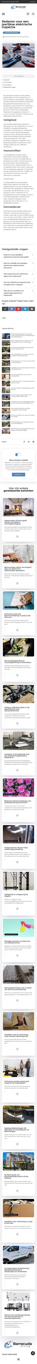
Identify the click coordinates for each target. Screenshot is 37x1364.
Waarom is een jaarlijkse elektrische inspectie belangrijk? (18, 256)
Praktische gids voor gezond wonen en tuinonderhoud (22, 422)
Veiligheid (6, 80)
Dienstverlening (11, 32)
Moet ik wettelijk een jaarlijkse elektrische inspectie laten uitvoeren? (18, 265)
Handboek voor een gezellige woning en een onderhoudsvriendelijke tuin (22, 402)
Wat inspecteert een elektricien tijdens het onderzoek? (18, 275)
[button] (33, 14)
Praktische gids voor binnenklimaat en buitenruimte (23, 381)
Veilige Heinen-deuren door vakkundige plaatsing (16, 848)
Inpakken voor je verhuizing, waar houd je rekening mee (16, 1035)
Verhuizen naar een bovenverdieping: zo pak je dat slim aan (17, 615)
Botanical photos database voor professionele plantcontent (17, 802)
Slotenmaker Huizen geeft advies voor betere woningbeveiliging (23, 429)
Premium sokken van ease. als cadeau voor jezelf (23, 415)
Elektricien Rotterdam (18, 219)
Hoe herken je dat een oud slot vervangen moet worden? (20, 409)
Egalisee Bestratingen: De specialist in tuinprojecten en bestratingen (16, 1129)
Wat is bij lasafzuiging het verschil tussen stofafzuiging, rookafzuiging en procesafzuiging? (23, 335)
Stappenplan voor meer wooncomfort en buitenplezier (23, 361)
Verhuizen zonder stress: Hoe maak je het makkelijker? (16, 1082)
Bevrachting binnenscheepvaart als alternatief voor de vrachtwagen (22, 341)
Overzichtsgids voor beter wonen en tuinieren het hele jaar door (22, 354)
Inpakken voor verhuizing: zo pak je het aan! (18, 1222)
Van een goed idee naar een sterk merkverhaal (21, 375)
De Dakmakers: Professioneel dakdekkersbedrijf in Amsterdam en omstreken (16, 1270)
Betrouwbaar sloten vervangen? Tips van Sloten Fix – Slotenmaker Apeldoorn (18, 569)
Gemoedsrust (7, 84)
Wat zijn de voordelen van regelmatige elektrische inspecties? (18, 293)
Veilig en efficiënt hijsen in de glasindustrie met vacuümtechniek (16, 709)
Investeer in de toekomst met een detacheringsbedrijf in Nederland (16, 755)
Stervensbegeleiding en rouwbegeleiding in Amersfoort (17, 661)
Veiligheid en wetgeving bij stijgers (16, 895)
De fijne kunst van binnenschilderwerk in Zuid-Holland (16, 1176)
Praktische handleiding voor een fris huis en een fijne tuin (22, 348)
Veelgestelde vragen (9, 87)
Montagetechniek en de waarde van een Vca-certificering (18, 988)
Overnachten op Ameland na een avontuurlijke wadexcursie (21, 395)
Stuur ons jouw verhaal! (18, 460)
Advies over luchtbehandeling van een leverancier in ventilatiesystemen (17, 1316)
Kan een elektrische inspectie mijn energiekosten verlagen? (18, 283)
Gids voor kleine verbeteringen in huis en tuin (22, 388)
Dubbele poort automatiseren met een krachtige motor (23, 368)
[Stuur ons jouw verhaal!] (18, 454)
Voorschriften (7, 82)
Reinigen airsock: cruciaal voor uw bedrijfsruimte (17, 942)
